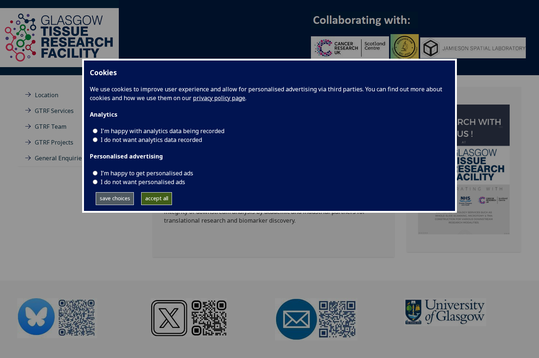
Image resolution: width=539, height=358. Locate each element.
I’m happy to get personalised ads (146, 173)
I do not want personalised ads (142, 182)
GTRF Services (54, 111)
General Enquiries (60, 158)
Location (46, 95)
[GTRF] (59, 37)
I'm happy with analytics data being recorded (162, 131)
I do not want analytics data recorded (151, 140)
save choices (115, 198)
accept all (156, 198)
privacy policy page (219, 98)
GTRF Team (50, 127)
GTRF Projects (54, 142)
